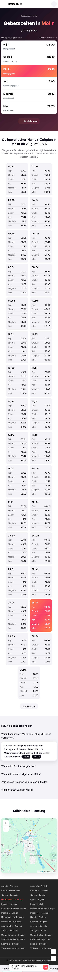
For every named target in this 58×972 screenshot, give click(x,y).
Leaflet (40, 872)
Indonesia (5, 908)
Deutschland (7, 899)
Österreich (6, 921)
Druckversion (29, 706)
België (4, 891)
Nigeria (33, 917)
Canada (4, 895)
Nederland (6, 917)
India (32, 904)
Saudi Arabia (7, 926)
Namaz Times (15, 4)
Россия (33, 944)
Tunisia (4, 930)
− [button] (6, 828)
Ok (46, 967)
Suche (54, 4)
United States (36, 935)
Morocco (34, 913)
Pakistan (34, 921)
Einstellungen (30, 121)
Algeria (4, 886)
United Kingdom (8, 935)
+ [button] (6, 822)
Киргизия (5, 944)
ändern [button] (32, 156)
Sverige (33, 926)
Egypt (33, 899)
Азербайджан (8, 939)
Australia (34, 886)
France (4, 904)
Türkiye (33, 930)
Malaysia (34, 908)
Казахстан (35, 939)
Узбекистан (36, 948)
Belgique (34, 891)
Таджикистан (7, 948)
